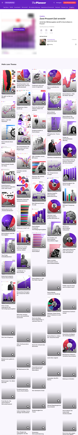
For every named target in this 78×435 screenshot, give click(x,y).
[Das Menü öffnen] (2, 2)
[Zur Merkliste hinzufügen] (46, 30)
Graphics (42, 16)
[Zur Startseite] (39, 3)
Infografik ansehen (19, 29)
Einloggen (58, 2)
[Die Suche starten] (54, 2)
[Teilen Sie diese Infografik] (41, 30)
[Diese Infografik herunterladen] (51, 30)
